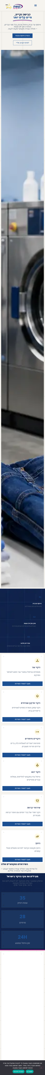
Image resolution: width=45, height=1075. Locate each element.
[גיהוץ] (37, 836)
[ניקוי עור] (37, 660)
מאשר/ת (30, 1071)
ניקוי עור (36, 667)
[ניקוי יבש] (37, 765)
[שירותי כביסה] (37, 801)
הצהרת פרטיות (18, 1071)
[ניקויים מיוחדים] (37, 732)
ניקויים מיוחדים (32, 738)
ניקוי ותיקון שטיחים (30, 703)
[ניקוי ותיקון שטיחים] (37, 696)
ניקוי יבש (35, 772)
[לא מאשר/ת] (41, 1067)
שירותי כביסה (33, 807)
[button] (35, 5)
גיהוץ (37, 843)
